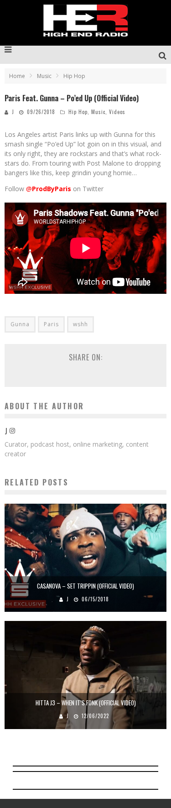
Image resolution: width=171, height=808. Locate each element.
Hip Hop (78, 111)
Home (17, 76)
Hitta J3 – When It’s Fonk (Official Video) (86, 702)
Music (98, 111)
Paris (51, 324)
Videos (117, 111)
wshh (80, 324)
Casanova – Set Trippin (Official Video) (85, 585)
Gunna (20, 324)
